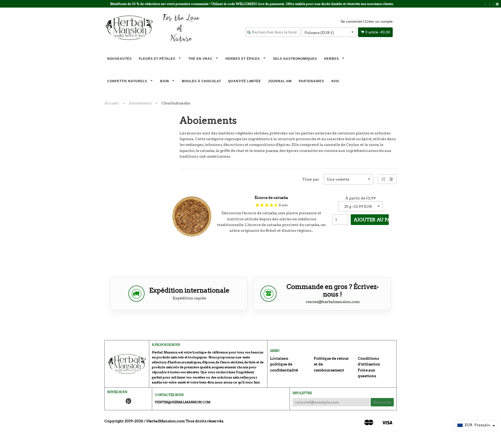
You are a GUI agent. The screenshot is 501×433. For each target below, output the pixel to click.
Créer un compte (379, 21)
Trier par (310, 179)
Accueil (111, 103)
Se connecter (351, 21)
